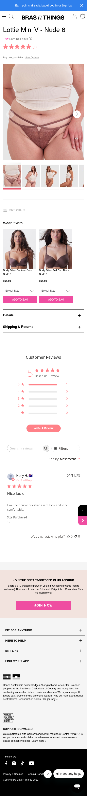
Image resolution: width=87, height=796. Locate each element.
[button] (77, 114)
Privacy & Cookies (13, 774)
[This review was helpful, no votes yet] (68, 536)
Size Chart (17, 210)
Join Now (43, 605)
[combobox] (64, 459)
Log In (54, 5)
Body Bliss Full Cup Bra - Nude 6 (54, 272)
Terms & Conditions (38, 774)
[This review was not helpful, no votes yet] (75, 536)
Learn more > (39, 740)
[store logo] (43, 17)
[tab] (43, 315)
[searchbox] (24, 448)
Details (8, 315)
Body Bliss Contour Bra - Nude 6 (17, 272)
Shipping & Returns (18, 327)
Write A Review (43, 428)
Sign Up (67, 5)
